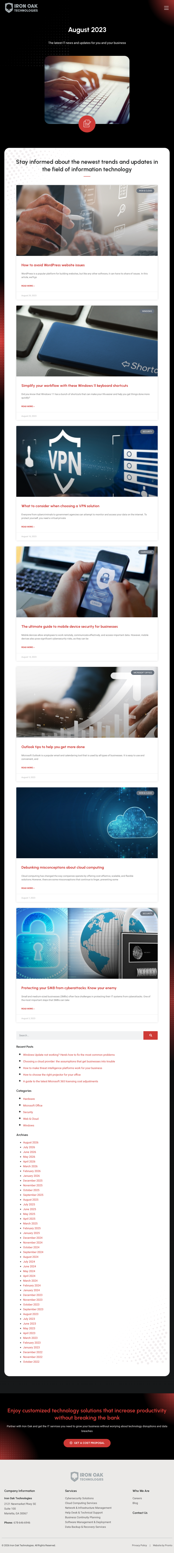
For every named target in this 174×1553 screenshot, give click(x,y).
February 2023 (32, 1343)
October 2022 (31, 1362)
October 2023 (31, 1305)
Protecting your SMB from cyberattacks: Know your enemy (69, 988)
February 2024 (32, 1285)
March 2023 (30, 1338)
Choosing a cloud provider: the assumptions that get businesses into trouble (69, 1061)
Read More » (27, 285)
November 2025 (32, 1185)
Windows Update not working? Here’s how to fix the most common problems (69, 1055)
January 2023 (31, 1347)
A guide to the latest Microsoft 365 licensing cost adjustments (60, 1081)
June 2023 (29, 1324)
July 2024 (29, 1262)
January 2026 (31, 1176)
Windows (28, 1125)
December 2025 (32, 1181)
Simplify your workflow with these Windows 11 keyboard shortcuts (74, 385)
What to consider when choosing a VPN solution (60, 506)
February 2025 (32, 1228)
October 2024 (31, 1247)
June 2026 (29, 1152)
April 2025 (29, 1219)
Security (28, 1112)
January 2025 (31, 1233)
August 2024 (30, 1257)
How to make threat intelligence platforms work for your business (62, 1068)
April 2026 (29, 1162)
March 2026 (30, 1166)
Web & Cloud (31, 1119)
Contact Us (140, 1513)
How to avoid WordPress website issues (53, 265)
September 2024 (33, 1252)
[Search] (150, 1035)
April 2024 (29, 1276)
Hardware (29, 1099)
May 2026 (29, 1157)
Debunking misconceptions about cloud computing (62, 867)
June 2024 (29, 1266)
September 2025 (33, 1195)
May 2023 (29, 1328)
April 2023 (29, 1333)
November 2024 (32, 1243)
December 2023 (32, 1295)
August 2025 (30, 1200)
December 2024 (32, 1238)
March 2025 (30, 1224)
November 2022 (32, 1357)
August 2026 (30, 1142)
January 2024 (31, 1290)
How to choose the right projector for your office (52, 1075)
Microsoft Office (32, 1106)
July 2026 (29, 1147)
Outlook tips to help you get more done (53, 747)
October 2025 (31, 1190)
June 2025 (29, 1209)
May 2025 (29, 1214)
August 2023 (30, 1314)
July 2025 (29, 1204)
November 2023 (32, 1300)
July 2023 (29, 1319)
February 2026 (32, 1171)
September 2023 (33, 1309)
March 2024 (30, 1281)
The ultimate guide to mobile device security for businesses (69, 626)
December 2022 (32, 1352)
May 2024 (29, 1271)
